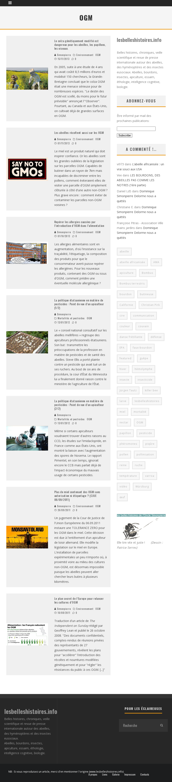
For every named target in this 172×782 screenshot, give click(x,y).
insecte (124, 379)
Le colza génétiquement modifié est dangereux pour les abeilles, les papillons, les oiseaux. (80, 44)
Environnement (84, 54)
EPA (122, 347)
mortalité (140, 412)
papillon (125, 433)
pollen (124, 454)
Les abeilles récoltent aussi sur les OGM (79, 132)
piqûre (150, 444)
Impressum (130, 774)
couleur (125, 326)
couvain (143, 326)
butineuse (147, 294)
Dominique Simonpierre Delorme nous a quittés (136, 196)
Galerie (116, 774)
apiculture (127, 273)
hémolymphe (143, 369)
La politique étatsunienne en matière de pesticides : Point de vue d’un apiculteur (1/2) (79, 304)
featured (126, 358)
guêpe (144, 358)
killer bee (151, 390)
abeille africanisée (132, 262)
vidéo (123, 486)
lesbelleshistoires (147, 401)
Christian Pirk (150, 305)
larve (123, 401)
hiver (123, 369)
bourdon (126, 294)
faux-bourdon (142, 347)
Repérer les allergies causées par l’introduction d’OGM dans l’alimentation (79, 224)
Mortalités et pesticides (71, 318)
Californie (126, 305)
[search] (161, 725)
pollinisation (145, 454)
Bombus (147, 273)
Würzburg (142, 486)
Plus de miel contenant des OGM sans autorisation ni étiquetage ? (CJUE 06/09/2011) (77, 496)
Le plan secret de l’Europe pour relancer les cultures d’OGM (79, 600)
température (128, 476)
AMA (156, 262)
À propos (93, 774)
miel (122, 412)
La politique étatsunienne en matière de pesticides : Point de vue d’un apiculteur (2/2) (79, 405)
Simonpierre (63, 55)
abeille (124, 251)
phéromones (128, 444)
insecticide (145, 379)
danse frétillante (131, 337)
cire (122, 315)
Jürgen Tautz (128, 390)
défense (156, 337)
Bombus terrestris (132, 283)
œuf (122, 497)
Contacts (144, 774)
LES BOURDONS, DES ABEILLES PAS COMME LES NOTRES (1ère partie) (138, 180)
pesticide (145, 433)
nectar (124, 422)
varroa (149, 476)
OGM (98, 54)
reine (123, 465)
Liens (104, 774)
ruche (139, 465)
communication (143, 315)
